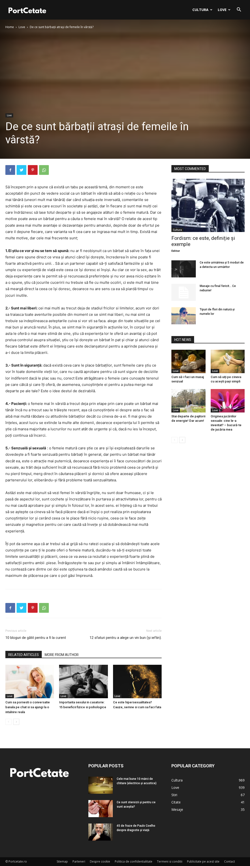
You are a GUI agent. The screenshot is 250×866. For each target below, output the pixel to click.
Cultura (200, 9)
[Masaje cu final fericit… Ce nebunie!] (183, 292)
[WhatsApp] (44, 170)
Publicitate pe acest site (203, 861)
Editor (175, 251)
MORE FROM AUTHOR (62, 655)
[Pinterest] (33, 170)
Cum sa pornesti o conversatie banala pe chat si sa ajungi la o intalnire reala (27, 707)
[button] (239, 10)
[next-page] (16, 722)
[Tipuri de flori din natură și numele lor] (183, 315)
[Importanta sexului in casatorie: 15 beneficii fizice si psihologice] (83, 681)
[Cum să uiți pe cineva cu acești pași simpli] (228, 361)
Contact (229, 861)
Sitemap (62, 861)
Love (222, 9)
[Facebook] (10, 170)
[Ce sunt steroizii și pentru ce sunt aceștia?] (100, 808)
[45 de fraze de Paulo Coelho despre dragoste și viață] (100, 832)
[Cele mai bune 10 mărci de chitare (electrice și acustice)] (100, 785)
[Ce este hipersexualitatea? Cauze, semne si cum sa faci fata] (137, 681)
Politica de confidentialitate (133, 861)
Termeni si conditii (169, 861)
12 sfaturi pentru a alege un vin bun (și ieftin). (126, 637)
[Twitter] (21, 170)
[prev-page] (8, 722)
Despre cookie (100, 861)
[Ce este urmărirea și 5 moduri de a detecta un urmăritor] (183, 268)
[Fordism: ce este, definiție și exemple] (208, 205)
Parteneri (79, 861)
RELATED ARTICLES (23, 655)
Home (9, 27)
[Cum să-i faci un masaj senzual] (188, 361)
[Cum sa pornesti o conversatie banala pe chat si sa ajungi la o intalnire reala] (29, 681)
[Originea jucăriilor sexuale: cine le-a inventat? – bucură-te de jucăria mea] (228, 400)
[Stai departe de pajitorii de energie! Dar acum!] (188, 400)
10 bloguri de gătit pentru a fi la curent (35, 637)
